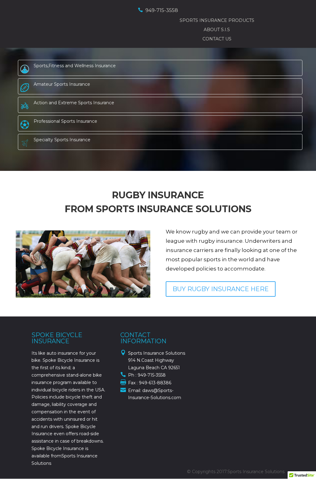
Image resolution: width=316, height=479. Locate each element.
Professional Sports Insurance (65, 121)
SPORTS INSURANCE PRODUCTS (217, 20)
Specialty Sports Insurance (62, 139)
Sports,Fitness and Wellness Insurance (75, 65)
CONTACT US (216, 39)
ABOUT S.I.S (217, 29)
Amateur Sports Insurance (62, 84)
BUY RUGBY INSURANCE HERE (221, 289)
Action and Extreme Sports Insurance (74, 102)
